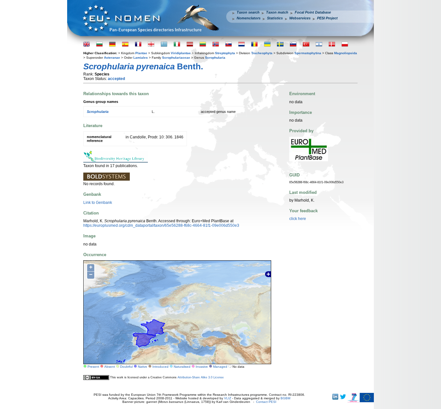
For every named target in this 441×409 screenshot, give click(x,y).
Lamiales (140, 57)
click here (297, 218)
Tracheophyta (261, 53)
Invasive (202, 366)
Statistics (275, 18)
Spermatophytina (307, 53)
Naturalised (182, 366)
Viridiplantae (181, 53)
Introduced (160, 366)
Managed (220, 366)
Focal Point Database (313, 12)
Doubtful (126, 366)
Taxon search (248, 12)
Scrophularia (215, 57)
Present (93, 366)
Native (142, 366)
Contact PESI (266, 402)
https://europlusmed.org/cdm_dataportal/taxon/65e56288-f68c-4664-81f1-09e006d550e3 (161, 225)
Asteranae (112, 57)
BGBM (285, 398)
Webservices (300, 18)
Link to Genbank (97, 202)
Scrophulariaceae (176, 57)
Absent (109, 366)
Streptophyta (225, 53)
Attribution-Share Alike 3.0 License (201, 377)
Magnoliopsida (345, 53)
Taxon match (277, 12)
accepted (116, 78)
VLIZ (227, 398)
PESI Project (327, 18)
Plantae (141, 53)
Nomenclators (249, 18)
